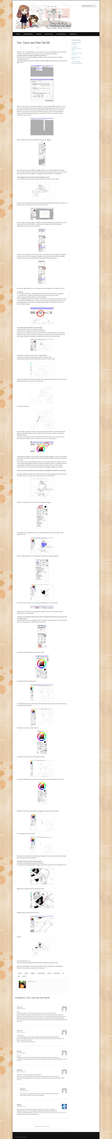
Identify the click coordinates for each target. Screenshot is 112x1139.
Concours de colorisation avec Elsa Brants (76, 48)
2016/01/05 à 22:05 (21, 1071)
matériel (49, 973)
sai (63, 973)
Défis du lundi (49, 34)
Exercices (38, 34)
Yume (21, 47)
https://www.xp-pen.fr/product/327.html (57, 1112)
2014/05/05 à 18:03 (21, 1008)
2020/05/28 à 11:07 (21, 1106)
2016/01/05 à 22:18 (24, 1090)
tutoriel (24, 976)
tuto (19, 976)
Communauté (73, 34)
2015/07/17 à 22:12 (21, 1032)
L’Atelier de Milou (61, 34)
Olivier (18, 1007)
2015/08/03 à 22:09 (21, 1053)
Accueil (18, 34)
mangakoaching (41, 973)
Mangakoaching (28, 34)
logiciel (26, 973)
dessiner (20, 973)
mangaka (33, 973)
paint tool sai (57, 973)
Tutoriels (38, 47)
